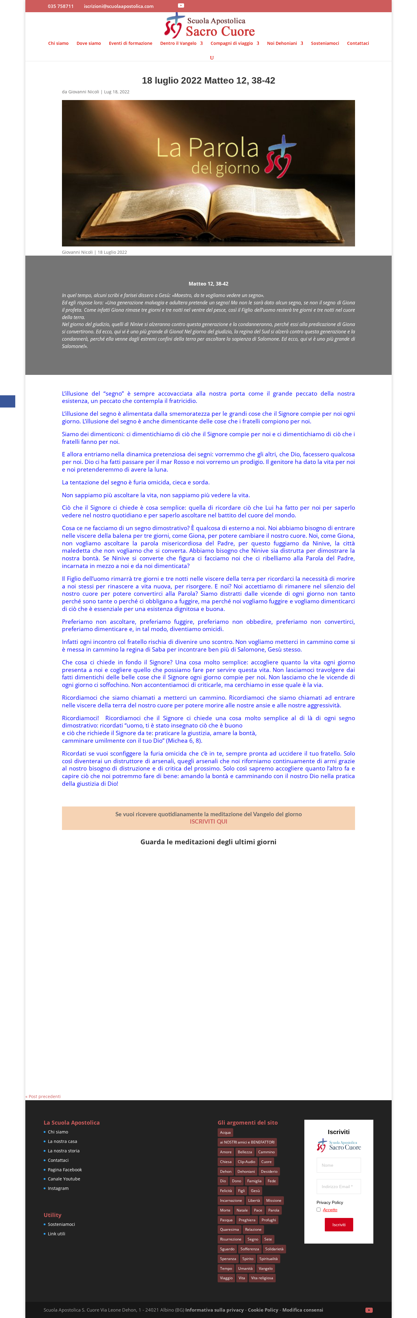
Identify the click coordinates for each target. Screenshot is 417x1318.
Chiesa (226, 1161)
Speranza (228, 1258)
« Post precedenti (43, 1096)
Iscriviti (339, 1224)
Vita (242, 1277)
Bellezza (245, 1152)
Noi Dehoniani (282, 43)
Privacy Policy (330, 1202)
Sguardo (227, 1249)
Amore (226, 1152)
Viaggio (226, 1277)
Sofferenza (250, 1249)
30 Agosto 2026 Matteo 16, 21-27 (111, 874)
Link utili (56, 1234)
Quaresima (229, 1229)
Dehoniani (246, 1171)
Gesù (255, 1190)
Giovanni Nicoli (83, 92)
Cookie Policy (263, 1310)
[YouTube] (181, 5)
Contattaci (358, 43)
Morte (225, 1210)
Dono (236, 1180)
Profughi (269, 1220)
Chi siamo (58, 43)
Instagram (58, 1188)
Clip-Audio (246, 1161)
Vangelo (266, 1268)
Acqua (225, 1132)
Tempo (226, 1268)
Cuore (266, 1161)
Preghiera (247, 1220)
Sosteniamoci (325, 43)
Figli (241, 1190)
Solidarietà (274, 1249)
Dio (223, 1180)
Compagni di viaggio (232, 43)
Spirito (247, 1258)
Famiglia (254, 1180)
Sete (268, 1239)
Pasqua (226, 1220)
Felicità (226, 1190)
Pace (258, 1210)
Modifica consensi (302, 1310)
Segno (253, 1239)
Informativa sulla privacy (214, 1310)
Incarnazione (231, 1200)
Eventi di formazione (130, 43)
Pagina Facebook (65, 1170)
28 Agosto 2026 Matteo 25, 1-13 (110, 1010)
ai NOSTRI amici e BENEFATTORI (247, 1142)
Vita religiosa (262, 1277)
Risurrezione (230, 1239)
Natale (242, 1210)
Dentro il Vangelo (178, 43)
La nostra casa (62, 1141)
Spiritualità (268, 1258)
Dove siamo (89, 43)
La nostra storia (64, 1151)
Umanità (245, 1268)
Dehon (225, 1171)
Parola (273, 1210)
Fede (272, 1180)
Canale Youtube (64, 1179)
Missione (273, 1200)
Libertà (254, 1200)
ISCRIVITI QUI (208, 822)
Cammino (266, 1152)
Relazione (253, 1229)
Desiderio (269, 1171)
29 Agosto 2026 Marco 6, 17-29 (108, 942)
